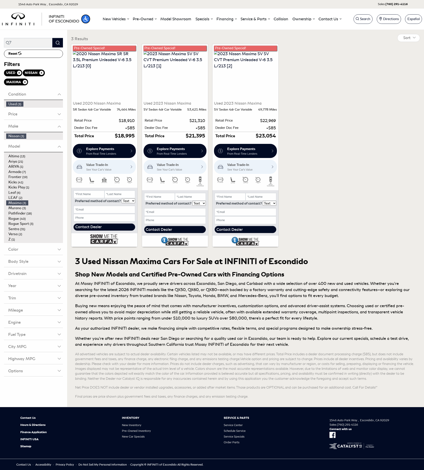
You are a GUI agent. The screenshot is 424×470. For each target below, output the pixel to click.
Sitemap (25, 446)
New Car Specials (133, 436)
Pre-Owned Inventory (136, 430)
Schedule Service (235, 430)
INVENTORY (130, 418)
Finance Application (33, 432)
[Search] (57, 42)
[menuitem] (34, 104)
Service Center (233, 425)
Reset (13, 54)
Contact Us (28, 418)
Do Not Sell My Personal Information (102, 464)
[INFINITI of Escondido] (40, 18)
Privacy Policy (65, 464)
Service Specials (234, 436)
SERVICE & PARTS (236, 418)
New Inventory (131, 425)
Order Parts (231, 442)
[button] (85, 19)
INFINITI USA (29, 439)
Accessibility (43, 464)
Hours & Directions (32, 425)
